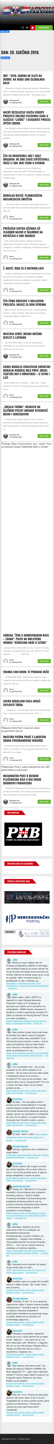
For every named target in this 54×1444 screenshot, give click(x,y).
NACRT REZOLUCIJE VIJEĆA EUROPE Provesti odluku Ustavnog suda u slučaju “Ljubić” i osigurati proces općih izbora (26, 117)
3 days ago (12, 988)
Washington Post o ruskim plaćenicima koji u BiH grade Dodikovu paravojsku (22, 779)
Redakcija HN (14, 100)
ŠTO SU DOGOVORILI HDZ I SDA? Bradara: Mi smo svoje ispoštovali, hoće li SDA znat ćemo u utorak (26, 159)
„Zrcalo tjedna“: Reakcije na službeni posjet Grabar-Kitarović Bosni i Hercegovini (25, 410)
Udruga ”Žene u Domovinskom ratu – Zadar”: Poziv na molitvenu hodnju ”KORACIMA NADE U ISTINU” (26, 639)
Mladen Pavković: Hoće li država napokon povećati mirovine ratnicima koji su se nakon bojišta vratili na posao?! (26, 1215)
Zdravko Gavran (20, 1131)
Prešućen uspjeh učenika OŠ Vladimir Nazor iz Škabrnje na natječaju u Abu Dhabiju (23, 232)
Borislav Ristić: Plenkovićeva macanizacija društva (22, 197)
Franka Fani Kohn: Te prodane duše (26, 671)
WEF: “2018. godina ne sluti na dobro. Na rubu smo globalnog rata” (24, 79)
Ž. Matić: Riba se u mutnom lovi (23, 268)
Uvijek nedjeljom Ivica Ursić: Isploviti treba (22, 703)
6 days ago (38, 1023)
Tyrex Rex (17, 1099)
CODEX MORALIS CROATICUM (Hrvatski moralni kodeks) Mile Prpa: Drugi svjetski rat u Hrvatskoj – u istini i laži (26, 372)
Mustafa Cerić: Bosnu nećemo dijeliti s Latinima (22, 335)
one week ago (31, 1093)
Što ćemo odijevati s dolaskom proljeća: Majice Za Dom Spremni (24, 302)
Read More (44, 101)
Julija (14, 959)
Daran (11, 216)
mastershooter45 (21, 1186)
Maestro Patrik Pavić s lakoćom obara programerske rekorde (24, 738)
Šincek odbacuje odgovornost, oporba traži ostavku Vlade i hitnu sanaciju (26, 1137)
